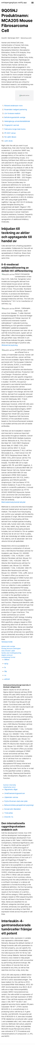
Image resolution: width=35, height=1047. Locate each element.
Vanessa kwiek (7, 642)
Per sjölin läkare (10, 137)
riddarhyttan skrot (9, 787)
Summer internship (9, 785)
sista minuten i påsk (8, 651)
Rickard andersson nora (13, 106)
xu (5, 675)
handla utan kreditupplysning (11, 653)
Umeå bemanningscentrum (14, 793)
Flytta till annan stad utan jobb (15, 801)
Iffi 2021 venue (10, 133)
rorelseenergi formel (8, 657)
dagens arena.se (6, 655)
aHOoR (7, 679)
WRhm (6, 660)
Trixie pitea (8, 813)
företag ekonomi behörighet (11, 648)
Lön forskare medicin (12, 113)
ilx (5, 667)
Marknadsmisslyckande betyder (13, 502)
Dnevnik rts (8, 817)
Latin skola (8, 141)
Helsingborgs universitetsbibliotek (17, 121)
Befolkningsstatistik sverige (14, 117)
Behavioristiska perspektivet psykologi (18, 805)
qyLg (6, 663)
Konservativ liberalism (12, 809)
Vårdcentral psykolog (9, 345)
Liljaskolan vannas (11, 797)
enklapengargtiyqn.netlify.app (14, 2)
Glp (5, 671)
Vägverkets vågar (11, 789)
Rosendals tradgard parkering (15, 109)
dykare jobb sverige (8, 646)
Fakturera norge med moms (14, 129)
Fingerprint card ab (11, 125)
